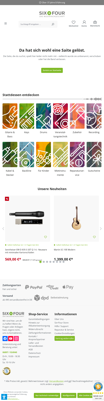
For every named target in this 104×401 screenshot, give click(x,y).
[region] (52, 228)
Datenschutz (35, 353)
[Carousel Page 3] (47, 262)
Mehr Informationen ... (11, 399)
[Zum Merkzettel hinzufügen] (45, 237)
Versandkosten (56, 381)
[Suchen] (52, 24)
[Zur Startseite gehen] (52, 14)
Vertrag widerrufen (65, 338)
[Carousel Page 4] (50, 262)
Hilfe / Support (61, 326)
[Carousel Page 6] (57, 262)
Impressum (34, 356)
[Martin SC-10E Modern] (76, 218)
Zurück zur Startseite (52, 70)
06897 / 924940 (10, 352)
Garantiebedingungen (39, 319)
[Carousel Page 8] (64, 262)
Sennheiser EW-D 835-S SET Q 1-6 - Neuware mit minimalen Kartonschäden (26, 251)
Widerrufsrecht (36, 329)
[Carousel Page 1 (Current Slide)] (40, 262)
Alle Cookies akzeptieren (89, 395)
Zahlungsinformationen (40, 332)
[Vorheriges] (3, 228)
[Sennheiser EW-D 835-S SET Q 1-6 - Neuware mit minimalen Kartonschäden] (27, 218)
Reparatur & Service (64, 329)
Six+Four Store (61, 322)
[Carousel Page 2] (44, 262)
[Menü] (6, 23)
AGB (31, 349)
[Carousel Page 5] (54, 262)
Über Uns (59, 319)
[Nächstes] (101, 228)
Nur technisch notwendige (47, 395)
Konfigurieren (69, 395)
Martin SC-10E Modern (64, 249)
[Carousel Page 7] (60, 262)
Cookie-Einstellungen (65, 333)
